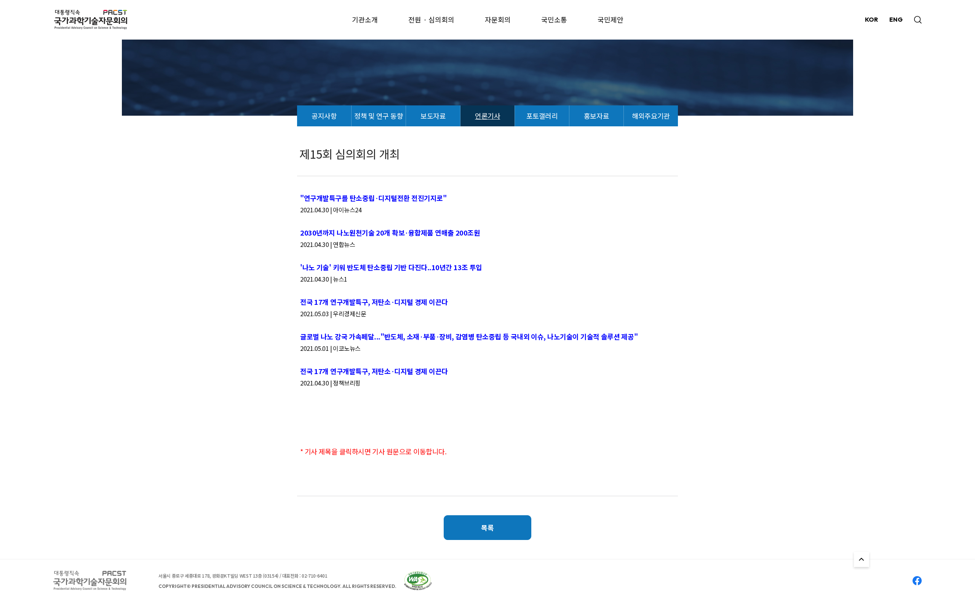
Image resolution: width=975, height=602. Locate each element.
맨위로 (861, 559)
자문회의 (498, 19)
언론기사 (487, 116)
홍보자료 (596, 116)
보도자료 (433, 116)
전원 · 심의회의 (431, 19)
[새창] (418, 580)
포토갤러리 (542, 116)
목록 (487, 527)
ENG (896, 19)
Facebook (917, 580)
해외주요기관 (651, 116)
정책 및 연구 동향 (378, 116)
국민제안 (610, 19)
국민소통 (554, 19)
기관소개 (365, 19)
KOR (871, 19)
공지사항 (324, 116)
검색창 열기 (918, 20)
